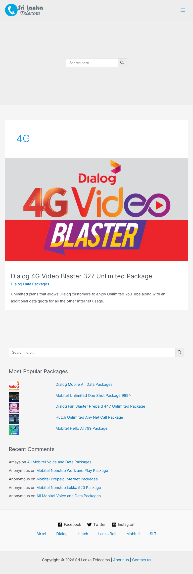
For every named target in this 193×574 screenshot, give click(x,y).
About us (121, 559)
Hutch (83, 533)
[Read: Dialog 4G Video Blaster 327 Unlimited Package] (96, 209)
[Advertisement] (96, 142)
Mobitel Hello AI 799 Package (82, 428)
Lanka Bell (107, 533)
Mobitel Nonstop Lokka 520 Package (68, 487)
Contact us (141, 559)
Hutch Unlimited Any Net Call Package (89, 417)
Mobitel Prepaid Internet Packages (67, 479)
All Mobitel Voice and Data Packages (59, 462)
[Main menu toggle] (182, 10)
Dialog (62, 533)
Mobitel (133, 533)
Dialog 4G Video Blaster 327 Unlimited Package (81, 276)
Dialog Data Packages (30, 284)
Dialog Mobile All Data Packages (84, 384)
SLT (153, 533)
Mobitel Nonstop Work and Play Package (72, 470)
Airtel (41, 533)
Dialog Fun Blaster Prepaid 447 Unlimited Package (100, 406)
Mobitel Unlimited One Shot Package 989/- (93, 395)
